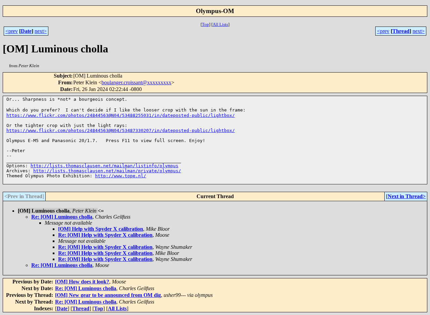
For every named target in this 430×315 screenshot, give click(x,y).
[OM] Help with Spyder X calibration (100, 229)
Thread (401, 31)
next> (41, 31)
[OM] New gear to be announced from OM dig (108, 295)
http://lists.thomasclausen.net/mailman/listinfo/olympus (104, 165)
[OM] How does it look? (82, 281)
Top (205, 24)
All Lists (220, 24)
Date (26, 31)
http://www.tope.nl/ (120, 175)
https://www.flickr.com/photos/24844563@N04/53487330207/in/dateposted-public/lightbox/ (120, 130)
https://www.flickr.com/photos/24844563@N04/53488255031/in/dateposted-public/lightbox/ (120, 115)
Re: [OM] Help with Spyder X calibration (105, 235)
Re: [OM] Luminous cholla (61, 217)
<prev (11, 31)
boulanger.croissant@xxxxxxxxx (136, 82)
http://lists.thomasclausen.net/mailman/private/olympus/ (107, 170)
